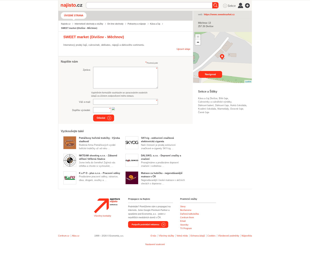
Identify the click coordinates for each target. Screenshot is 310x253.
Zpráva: (87, 69)
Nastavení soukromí (155, 244)
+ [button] (198, 36)
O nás (153, 236)
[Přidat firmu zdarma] (248, 5)
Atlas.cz (75, 236)
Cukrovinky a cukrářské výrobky (214, 101)
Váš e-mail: (85, 102)
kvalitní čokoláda (207, 108)
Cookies (211, 236)
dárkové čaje (222, 105)
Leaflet (248, 81)
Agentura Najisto (107, 205)
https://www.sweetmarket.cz (219, 14)
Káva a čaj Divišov (207, 98)
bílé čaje (223, 98)
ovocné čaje (236, 108)
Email (183, 221)
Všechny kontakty (102, 216)
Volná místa (182, 236)
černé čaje (203, 112)
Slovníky (184, 225)
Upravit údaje (183, 49)
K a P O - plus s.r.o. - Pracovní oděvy (99, 173)
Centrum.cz (63, 236)
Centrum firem (187, 217)
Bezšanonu (185, 210)
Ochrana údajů (197, 236)
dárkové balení (206, 105)
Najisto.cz (73, 5)
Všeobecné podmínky (228, 236)
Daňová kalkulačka (189, 214)
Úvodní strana (73, 15)
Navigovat (210, 74)
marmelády (223, 108)
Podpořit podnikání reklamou (145, 224)
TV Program (186, 228)
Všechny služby (167, 236)
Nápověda (247, 236)
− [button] (198, 42)
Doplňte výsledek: (81, 110)
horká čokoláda (238, 105)
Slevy (182, 206)
